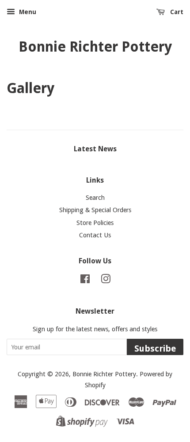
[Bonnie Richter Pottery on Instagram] (105, 280)
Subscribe (155, 348)
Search (95, 197)
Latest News (95, 149)
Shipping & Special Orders (95, 210)
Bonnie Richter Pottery (95, 46)
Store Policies (95, 222)
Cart (175, 11)
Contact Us (95, 235)
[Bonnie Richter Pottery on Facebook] (85, 280)
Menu (26, 11)
